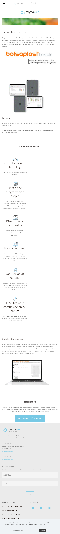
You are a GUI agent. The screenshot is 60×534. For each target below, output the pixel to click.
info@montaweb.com (7, 451)
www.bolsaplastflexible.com (30, 418)
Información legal (10, 518)
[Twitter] (31, 3)
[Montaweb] (30, 10)
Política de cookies (11, 514)
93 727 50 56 (20, 3)
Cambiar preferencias (17, 530)
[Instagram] (36, 3)
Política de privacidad (12, 506)
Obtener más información (39, 524)
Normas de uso (9, 510)
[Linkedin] (33, 3)
